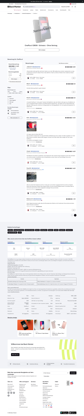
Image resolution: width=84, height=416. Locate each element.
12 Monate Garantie (46, 391)
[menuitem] (25, 10)
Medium (56, 386)
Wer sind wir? (10, 384)
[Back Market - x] (9, 396)
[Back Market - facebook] (14, 393)
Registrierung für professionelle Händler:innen (22, 386)
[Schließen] (83, 1)
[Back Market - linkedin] (11, 393)
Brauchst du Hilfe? (65, 6)
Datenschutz (45, 392)
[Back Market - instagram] (9, 393)
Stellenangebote (11, 386)
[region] (42, 328)
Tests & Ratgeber (22, 400)
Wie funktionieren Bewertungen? (15, 81)
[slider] (8, 93)
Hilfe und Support (22, 398)
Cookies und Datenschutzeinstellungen (48, 395)
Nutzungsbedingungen (47, 386)
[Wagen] (75, 6)
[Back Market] (14, 6)
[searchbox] (42, 6)
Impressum (45, 400)
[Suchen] (24, 7)
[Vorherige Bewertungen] (72, 215)
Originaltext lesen (39, 108)
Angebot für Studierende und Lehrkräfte (11, 389)
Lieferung (21, 394)
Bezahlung (21, 392)
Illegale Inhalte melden (47, 402)
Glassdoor (57, 384)
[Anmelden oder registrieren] (72, 6)
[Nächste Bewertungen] (75, 215)
